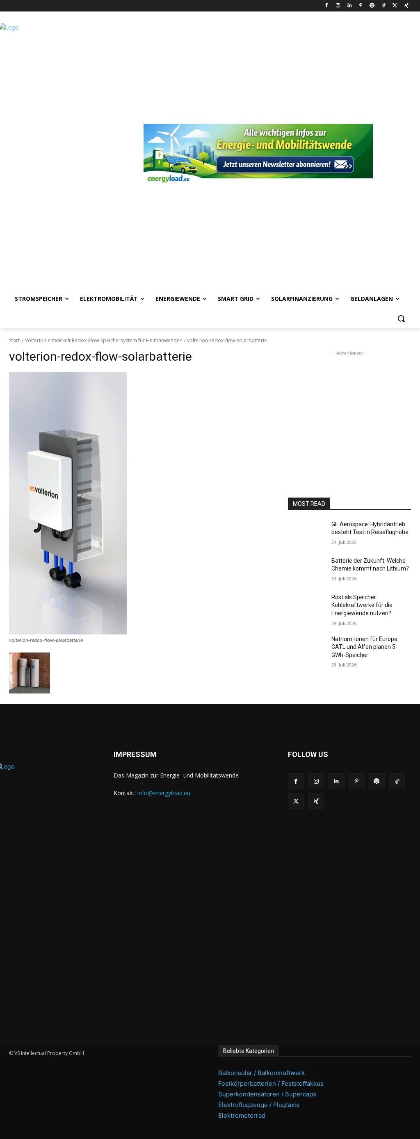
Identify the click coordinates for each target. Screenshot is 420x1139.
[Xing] (406, 6)
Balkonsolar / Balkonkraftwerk (261, 1073)
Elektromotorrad (241, 1115)
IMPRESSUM (135, 754)
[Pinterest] (360, 6)
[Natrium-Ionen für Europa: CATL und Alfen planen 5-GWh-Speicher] (306, 648)
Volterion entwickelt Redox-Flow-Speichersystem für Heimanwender (103, 340)
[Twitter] (394, 6)
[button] (401, 318)
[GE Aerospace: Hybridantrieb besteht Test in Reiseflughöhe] (306, 533)
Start (14, 340)
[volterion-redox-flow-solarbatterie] (140, 503)
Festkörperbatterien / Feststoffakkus (271, 1083)
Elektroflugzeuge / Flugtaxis (258, 1105)
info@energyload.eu (163, 793)
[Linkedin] (349, 6)
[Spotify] (372, 6)
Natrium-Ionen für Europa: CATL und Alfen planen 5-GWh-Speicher (365, 647)
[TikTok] (383, 6)
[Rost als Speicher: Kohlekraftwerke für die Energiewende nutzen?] (306, 606)
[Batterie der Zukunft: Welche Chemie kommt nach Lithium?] (306, 570)
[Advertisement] (349, 408)
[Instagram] (337, 6)
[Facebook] (326, 6)
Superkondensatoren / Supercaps (267, 1094)
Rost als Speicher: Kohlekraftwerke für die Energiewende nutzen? (362, 605)
